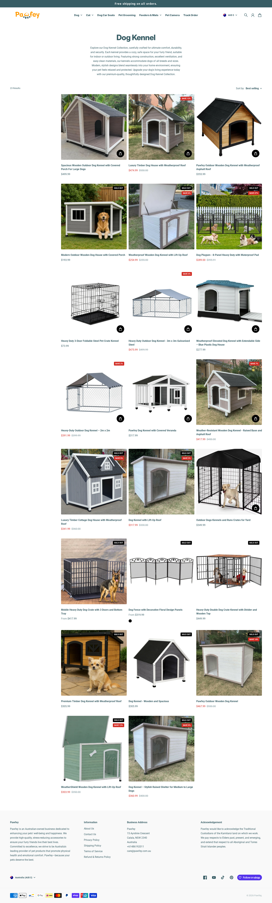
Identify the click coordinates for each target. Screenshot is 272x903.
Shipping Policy (92, 845)
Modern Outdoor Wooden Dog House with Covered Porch (93, 254)
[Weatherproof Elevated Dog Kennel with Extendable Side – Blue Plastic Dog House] (229, 302)
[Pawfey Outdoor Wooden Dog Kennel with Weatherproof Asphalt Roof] (229, 127)
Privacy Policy (91, 839)
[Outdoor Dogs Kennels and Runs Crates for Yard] (229, 481)
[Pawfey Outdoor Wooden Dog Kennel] (229, 663)
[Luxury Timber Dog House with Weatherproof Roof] (161, 127)
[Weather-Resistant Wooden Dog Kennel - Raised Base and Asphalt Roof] (229, 392)
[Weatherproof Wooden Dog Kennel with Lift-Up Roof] (161, 216)
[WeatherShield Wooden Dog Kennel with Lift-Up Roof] (94, 748)
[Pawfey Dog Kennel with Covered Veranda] (161, 392)
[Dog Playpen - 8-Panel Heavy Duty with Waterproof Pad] (229, 216)
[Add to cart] (120, 153)
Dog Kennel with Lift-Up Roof (145, 520)
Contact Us (90, 834)
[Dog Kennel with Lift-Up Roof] (161, 481)
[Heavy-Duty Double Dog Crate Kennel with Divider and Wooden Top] (229, 571)
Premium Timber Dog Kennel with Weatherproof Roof (91, 701)
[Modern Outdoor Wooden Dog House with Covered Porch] (94, 216)
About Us (89, 828)
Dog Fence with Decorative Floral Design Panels (155, 609)
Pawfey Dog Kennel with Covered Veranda (152, 430)
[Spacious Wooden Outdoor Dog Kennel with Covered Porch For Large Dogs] (94, 127)
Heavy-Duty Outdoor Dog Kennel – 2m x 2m (85, 430)
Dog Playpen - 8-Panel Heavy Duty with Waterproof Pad (227, 254)
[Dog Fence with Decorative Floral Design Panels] (161, 571)
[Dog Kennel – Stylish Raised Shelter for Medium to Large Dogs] (161, 748)
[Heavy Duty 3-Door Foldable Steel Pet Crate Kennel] (94, 302)
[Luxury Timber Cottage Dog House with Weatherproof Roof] (94, 481)
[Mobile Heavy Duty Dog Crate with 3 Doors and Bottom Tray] (94, 571)
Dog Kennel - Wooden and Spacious (149, 701)
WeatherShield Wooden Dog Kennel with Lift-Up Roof (91, 787)
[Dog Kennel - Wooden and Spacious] (161, 663)
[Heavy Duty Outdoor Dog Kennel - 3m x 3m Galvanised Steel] (161, 302)
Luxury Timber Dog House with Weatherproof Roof (157, 165)
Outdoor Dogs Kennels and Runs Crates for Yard (223, 520)
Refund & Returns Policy (97, 856)
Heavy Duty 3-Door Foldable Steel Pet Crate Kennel (90, 340)
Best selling (252, 88)
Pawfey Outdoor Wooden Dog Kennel (217, 701)
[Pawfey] (27, 15)
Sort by (240, 88)
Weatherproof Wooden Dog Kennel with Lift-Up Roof (158, 254)
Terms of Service (93, 851)
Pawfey (257, 895)
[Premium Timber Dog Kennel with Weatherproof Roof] (94, 663)
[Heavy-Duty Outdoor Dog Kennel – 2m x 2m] (94, 392)
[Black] (130, 621)
